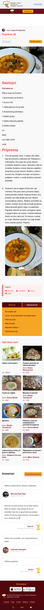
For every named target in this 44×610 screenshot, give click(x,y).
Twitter (12, 602)
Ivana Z (30, 526)
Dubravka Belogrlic (18, 549)
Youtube (18, 602)
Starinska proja (11, 331)
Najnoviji (12, 305)
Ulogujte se (28, 11)
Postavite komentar (33, 474)
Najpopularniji (32, 305)
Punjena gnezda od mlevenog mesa (32, 360)
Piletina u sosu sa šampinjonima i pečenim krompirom (32, 417)
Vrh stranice (21, 584)
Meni (22, 607)
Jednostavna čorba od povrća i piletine (11, 447)
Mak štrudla (10, 323)
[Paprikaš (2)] (23, 251)
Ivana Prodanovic (18, 30)
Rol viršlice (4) (10, 312)
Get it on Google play (29, 589)
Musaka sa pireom (32, 388)
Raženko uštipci (11, 327)
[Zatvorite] (1, 4)
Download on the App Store (16, 589)
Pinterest (32, 602)
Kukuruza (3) (10, 319)
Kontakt (16, 597)
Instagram (25, 602)
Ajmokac (11, 417)
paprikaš (22, 291)
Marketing (10, 597)
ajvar (9, 293)
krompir (10, 291)
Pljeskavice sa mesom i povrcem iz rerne (32, 447)
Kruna (30, 569)
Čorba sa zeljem (11, 388)
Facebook (6, 602)
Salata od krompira (11, 360)
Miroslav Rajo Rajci (18, 494)
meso (33, 291)
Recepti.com (4, 596)
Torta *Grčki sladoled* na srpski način (20, 316)
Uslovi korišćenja (30, 595)
